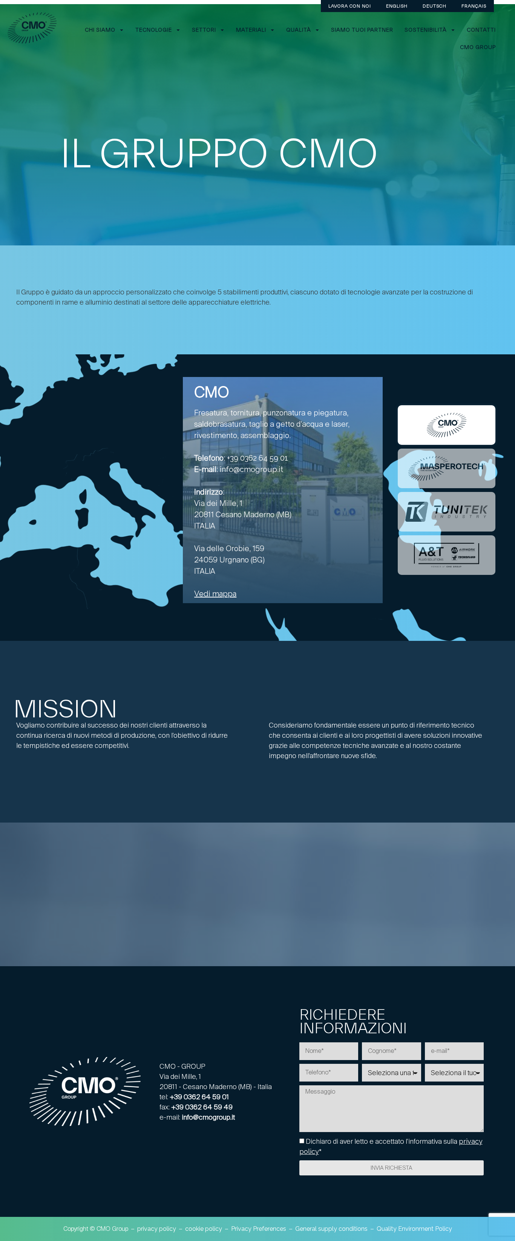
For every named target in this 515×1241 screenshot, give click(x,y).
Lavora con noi (349, 6)
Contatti (481, 29)
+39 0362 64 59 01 (257, 458)
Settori (204, 29)
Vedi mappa (215, 593)
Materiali (251, 29)
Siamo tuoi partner (362, 29)
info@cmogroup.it (251, 469)
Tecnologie (153, 29)
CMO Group (478, 47)
